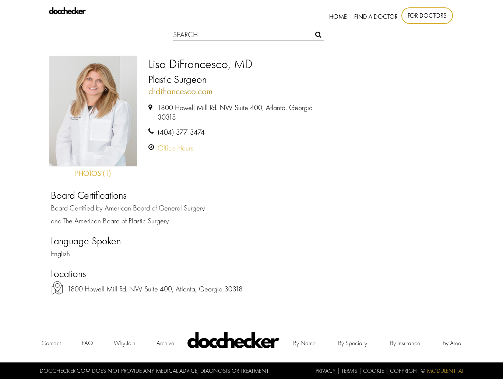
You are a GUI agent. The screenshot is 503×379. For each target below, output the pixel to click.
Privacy (326, 371)
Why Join (125, 343)
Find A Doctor (376, 17)
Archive (165, 343)
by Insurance (405, 343)
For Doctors (427, 15)
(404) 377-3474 (181, 132)
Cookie (374, 371)
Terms (350, 371)
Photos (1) (93, 173)
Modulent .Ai (445, 371)
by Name (304, 343)
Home (338, 17)
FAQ (87, 343)
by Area (452, 343)
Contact (51, 343)
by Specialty (352, 343)
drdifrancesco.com (180, 91)
